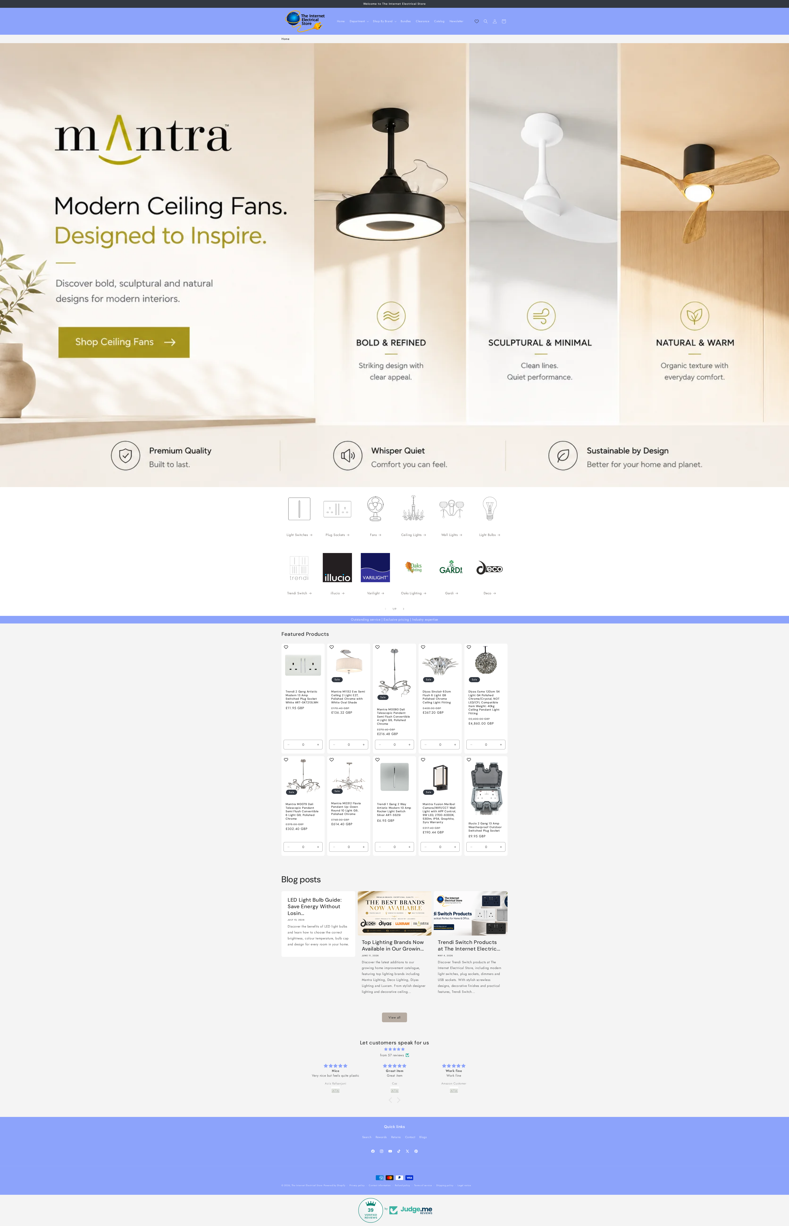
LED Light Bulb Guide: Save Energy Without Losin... (314, 907)
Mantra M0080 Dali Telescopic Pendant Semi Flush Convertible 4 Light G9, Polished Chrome (393, 717)
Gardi (449, 593)
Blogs (423, 1137)
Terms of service (423, 1185)
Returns (396, 1137)
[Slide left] (385, 608)
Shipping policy (444, 1185)
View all (394, 1017)
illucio (335, 593)
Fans (373, 535)
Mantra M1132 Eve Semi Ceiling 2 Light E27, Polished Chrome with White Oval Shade (348, 697)
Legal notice (464, 1185)
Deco (487, 593)
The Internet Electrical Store (307, 1185)
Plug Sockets (335, 535)
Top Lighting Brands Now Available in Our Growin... (393, 945)
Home (285, 39)
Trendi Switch (297, 593)
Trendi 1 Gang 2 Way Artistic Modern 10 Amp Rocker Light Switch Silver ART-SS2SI (394, 809)
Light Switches (297, 535)
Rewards (381, 1137)
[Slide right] (403, 608)
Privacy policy (357, 1185)
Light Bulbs (487, 535)
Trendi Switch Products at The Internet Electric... (469, 945)
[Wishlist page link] (477, 21)
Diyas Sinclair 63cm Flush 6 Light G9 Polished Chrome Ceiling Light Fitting (437, 697)
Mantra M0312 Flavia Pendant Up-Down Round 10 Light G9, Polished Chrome (346, 808)
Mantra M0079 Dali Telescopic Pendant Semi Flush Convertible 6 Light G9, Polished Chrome (302, 811)
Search (366, 1137)
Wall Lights (449, 535)
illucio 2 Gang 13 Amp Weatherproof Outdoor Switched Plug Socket (485, 827)
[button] (358, 21)
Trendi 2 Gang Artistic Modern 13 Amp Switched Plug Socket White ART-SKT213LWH (302, 697)
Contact (410, 1137)
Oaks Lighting (411, 593)
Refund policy (402, 1185)
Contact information (380, 1185)
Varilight (373, 593)
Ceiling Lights (411, 535)
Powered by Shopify (334, 1185)
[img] (394, 1049)
